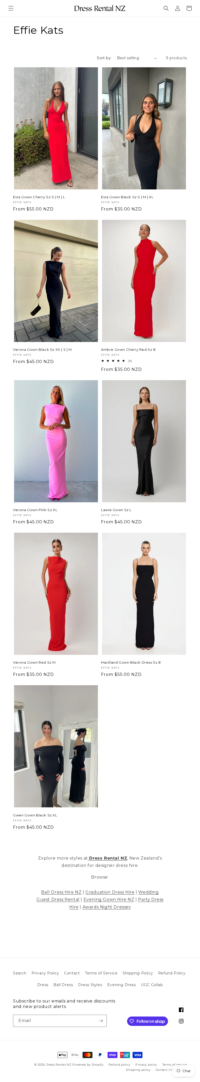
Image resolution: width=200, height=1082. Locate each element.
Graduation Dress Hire (110, 892)
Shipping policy (138, 1070)
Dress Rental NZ (59, 1064)
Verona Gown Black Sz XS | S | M (42, 349)
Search (20, 973)
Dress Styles (90, 984)
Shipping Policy (138, 973)
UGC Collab (152, 984)
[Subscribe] (101, 1021)
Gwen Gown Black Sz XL (35, 815)
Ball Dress (63, 984)
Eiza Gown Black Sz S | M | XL (127, 197)
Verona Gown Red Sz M (34, 662)
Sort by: (104, 58)
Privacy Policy (45, 973)
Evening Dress (121, 984)
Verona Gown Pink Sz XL (35, 510)
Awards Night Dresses (107, 907)
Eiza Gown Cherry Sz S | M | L (39, 197)
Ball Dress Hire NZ (61, 892)
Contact (72, 973)
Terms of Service (101, 973)
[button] (11, 8)
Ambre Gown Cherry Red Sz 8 (128, 349)
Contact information (171, 1070)
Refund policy (119, 1064)
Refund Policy (172, 973)
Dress (42, 984)
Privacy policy (146, 1064)
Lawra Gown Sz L (116, 510)
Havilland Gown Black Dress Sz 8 (131, 662)
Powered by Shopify (88, 1064)
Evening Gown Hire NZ (109, 899)
